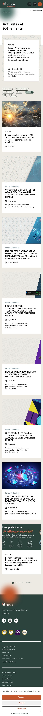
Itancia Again (7, 89)
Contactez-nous (7, 682)
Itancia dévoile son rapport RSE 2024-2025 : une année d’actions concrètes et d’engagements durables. (19, 138)
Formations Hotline (9, 662)
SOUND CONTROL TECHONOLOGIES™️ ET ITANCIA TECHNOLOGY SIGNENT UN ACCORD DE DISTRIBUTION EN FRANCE (20, 311)
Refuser (21, 703)
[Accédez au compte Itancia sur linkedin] (4, 620)
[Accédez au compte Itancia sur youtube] (16, 620)
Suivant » (28, 582)
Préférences (21, 709)
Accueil (32, 10)
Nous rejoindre (7, 685)
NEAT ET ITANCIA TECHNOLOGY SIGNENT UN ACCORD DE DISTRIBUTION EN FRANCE (20, 374)
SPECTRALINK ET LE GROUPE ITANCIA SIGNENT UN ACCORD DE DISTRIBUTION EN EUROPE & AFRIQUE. (20, 500)
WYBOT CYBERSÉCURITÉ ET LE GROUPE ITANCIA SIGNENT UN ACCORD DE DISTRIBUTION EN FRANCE (20, 193)
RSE (4, 95)
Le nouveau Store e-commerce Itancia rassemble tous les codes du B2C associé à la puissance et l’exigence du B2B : (21, 561)
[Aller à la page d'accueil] (9, 7)
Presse (28, 92)
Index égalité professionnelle (12, 659)
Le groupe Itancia (8, 647)
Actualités (5, 653)
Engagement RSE (8, 650)
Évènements (6, 656)
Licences (13, 95)
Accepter (21, 697)
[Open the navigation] (40, 4)
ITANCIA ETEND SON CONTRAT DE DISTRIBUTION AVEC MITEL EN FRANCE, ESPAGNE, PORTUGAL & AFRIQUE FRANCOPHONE (21, 255)
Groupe (19, 92)
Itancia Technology (21, 89)
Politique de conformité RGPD (20, 713)
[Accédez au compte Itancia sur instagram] (10, 620)
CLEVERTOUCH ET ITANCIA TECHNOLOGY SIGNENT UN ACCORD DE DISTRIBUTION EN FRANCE (20, 436)
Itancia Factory (7, 92)
